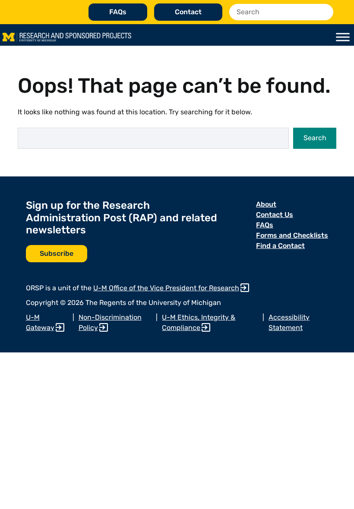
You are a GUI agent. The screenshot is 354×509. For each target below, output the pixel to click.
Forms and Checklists (292, 235)
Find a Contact (280, 246)
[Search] (324, 12)
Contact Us (274, 215)
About (266, 204)
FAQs (117, 12)
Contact (188, 12)
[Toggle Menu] (343, 37)
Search (314, 138)
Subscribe (56, 253)
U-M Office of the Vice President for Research (166, 288)
